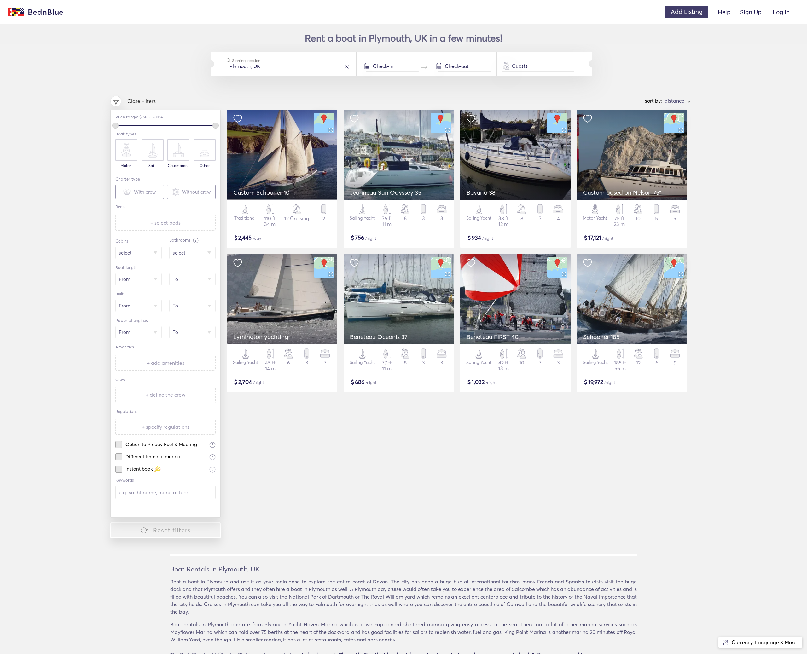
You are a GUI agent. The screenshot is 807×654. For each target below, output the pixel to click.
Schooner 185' (602, 337)
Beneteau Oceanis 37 (378, 337)
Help (724, 12)
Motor (125, 166)
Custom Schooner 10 (261, 192)
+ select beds (165, 223)
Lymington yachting (260, 337)
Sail (151, 166)
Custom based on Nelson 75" (622, 192)
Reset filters (172, 530)
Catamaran (178, 166)
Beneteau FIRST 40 (493, 337)
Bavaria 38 (481, 192)
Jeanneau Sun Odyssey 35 (385, 192)
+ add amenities (165, 363)
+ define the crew (165, 395)
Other (205, 166)
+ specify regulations (165, 427)
